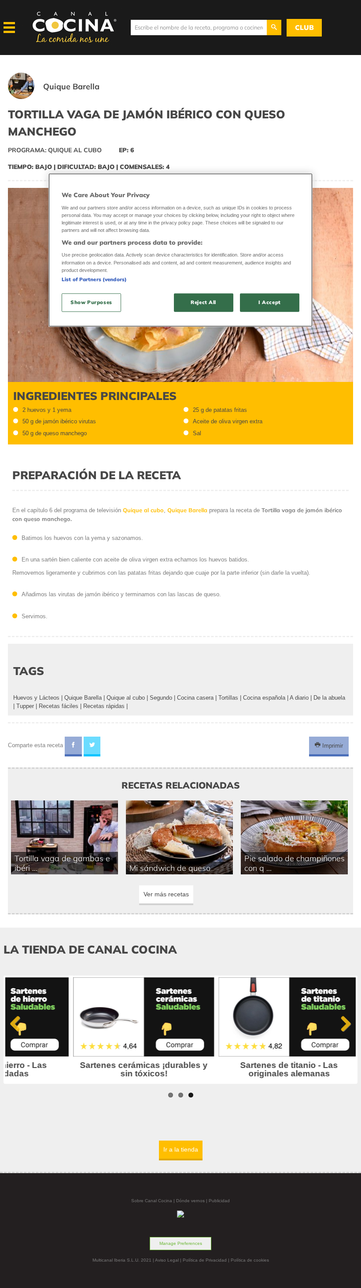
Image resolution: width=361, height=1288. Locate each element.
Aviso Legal (167, 1260)
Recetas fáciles (58, 706)
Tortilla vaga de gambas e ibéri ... (62, 863)
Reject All (203, 302)
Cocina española (264, 697)
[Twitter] (92, 747)
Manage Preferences (180, 1243)
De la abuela (329, 697)
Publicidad (219, 1200)
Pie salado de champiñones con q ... (294, 863)
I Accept (269, 302)
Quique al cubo (126, 697)
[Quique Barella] (64, 97)
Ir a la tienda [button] (180, 1149)
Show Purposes (91, 302)
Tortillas (228, 697)
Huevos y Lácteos (36, 697)
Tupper (25, 706)
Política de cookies (250, 1260)
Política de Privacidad (205, 1260)
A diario (299, 697)
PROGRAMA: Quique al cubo (55, 150)
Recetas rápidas (104, 706)
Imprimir (331, 745)
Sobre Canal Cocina (151, 1200)
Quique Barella (83, 697)
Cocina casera (195, 697)
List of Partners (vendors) (94, 279)
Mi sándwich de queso (169, 868)
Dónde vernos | (192, 1200)
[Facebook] (73, 747)
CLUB (304, 27)
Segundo (161, 697)
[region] (180, 250)
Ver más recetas (166, 894)
